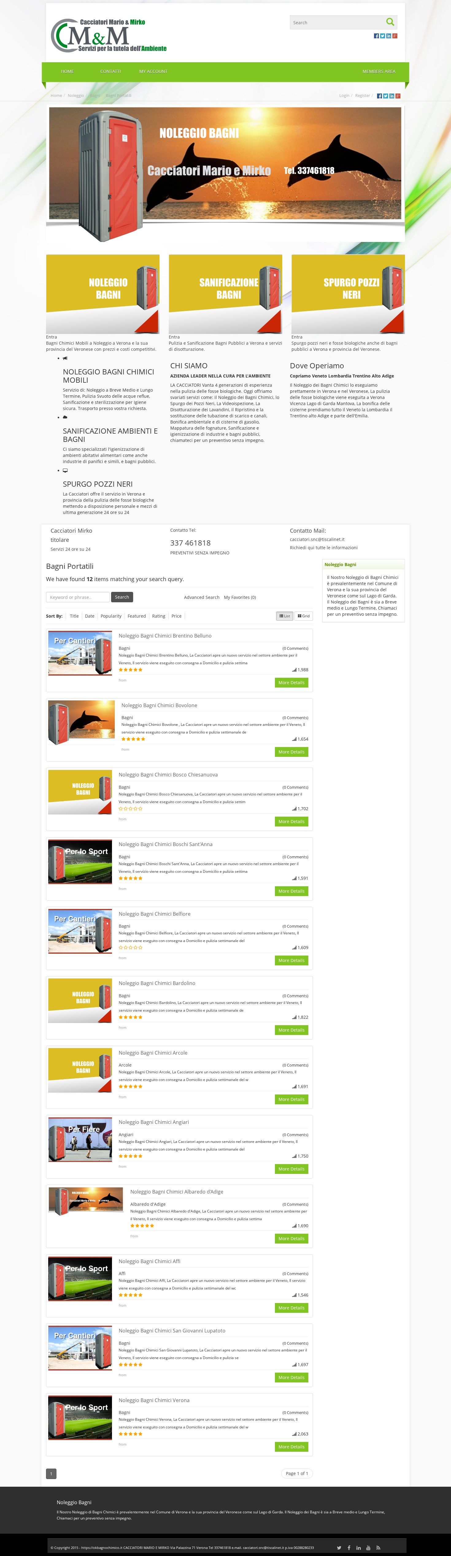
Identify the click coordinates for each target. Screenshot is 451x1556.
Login (344, 95)
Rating (158, 616)
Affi (122, 1273)
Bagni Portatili (118, 95)
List (286, 616)
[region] (225, 173)
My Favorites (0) (240, 597)
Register (362, 95)
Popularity (111, 616)
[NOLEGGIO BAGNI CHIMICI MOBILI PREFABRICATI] (136, 35)
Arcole (125, 1065)
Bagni (95, 95)
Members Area (379, 71)
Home (56, 95)
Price (177, 616)
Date (89, 616)
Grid (305, 616)
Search (122, 597)
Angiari (126, 1134)
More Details (292, 682)
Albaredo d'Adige (148, 1204)
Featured (137, 616)
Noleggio (76, 95)
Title (74, 616)
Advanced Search (202, 597)
